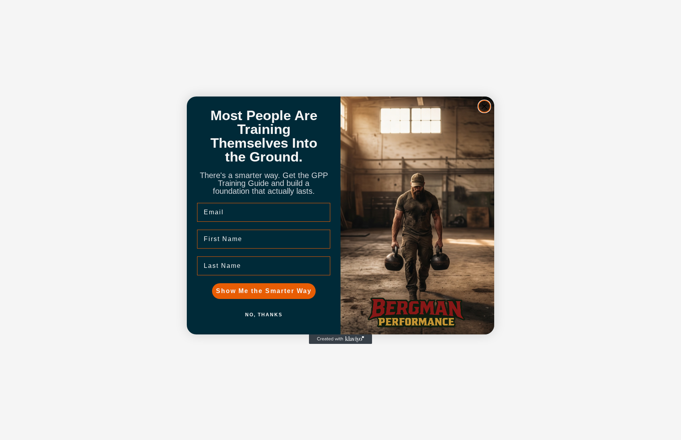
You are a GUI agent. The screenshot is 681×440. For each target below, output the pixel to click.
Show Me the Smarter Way (264, 291)
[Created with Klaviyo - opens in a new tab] (340, 339)
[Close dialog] (484, 106)
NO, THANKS (264, 314)
